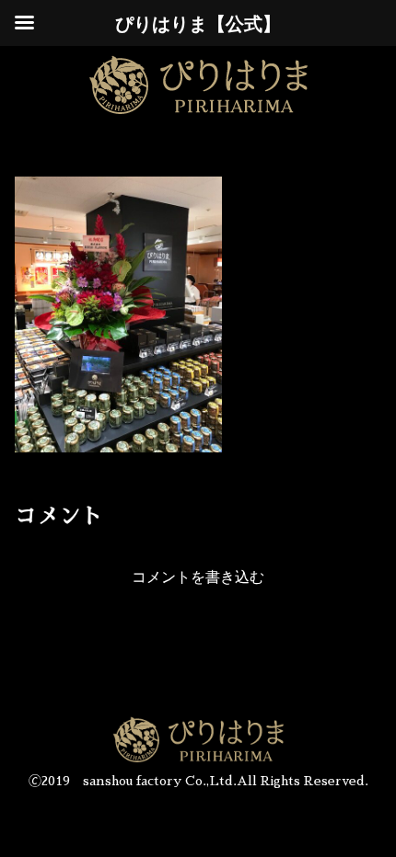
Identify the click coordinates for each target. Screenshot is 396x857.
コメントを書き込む (198, 577)
